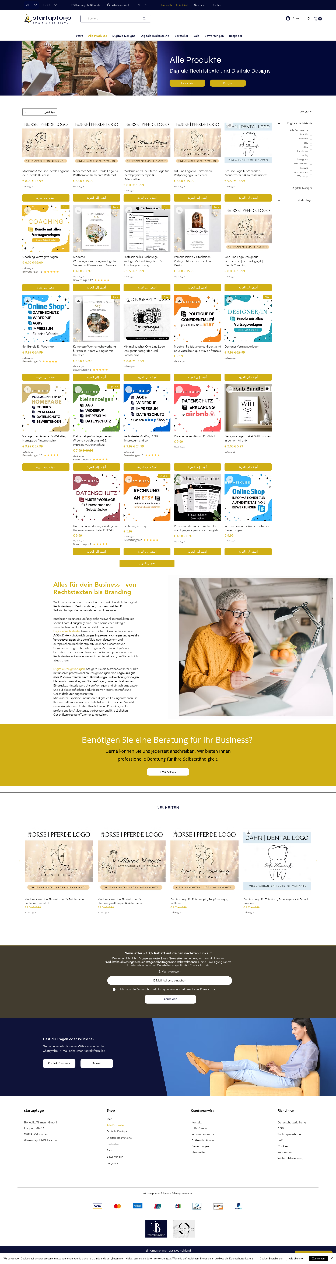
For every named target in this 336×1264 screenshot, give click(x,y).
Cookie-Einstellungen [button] (271, 1258)
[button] (50, 5)
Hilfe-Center (199, 1128)
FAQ (281, 1140)
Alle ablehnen (296, 1258)
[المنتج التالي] (20, 861)
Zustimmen (318, 1258)
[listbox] (50, 5)
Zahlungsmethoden (290, 1134)
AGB (281, 1128)
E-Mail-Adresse (169, 971)
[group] (168, 877)
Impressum (285, 1152)
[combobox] (39, 111)
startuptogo (52, 17)
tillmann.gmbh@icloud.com (41, 1140)
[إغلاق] (332, 1258)
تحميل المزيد (147, 563)
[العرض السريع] (277, 861)
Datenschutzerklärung (241, 1258)
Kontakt (196, 1122)
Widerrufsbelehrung (290, 1158)
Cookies (283, 1146)
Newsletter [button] (198, 1152)
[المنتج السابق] (316, 861)
